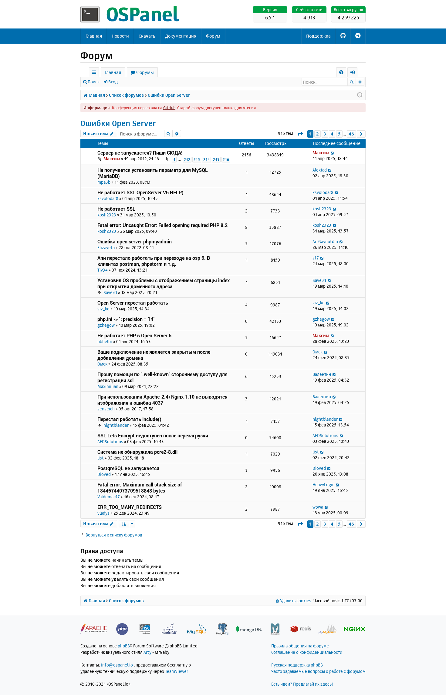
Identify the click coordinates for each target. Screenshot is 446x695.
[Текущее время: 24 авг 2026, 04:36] (359, 95)
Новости (120, 36)
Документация (180, 36)
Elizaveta (106, 247)
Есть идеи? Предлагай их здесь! (302, 684)
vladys (103, 513)
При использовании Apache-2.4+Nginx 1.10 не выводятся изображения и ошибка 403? (162, 399)
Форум (213, 36)
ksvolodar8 (107, 198)
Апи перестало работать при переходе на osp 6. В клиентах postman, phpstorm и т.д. (153, 261)
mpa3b (103, 182)
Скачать (147, 36)
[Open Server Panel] (130, 14)
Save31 (110, 292)
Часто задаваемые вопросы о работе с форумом (318, 671)
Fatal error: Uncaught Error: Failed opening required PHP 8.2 (162, 225)
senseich (106, 408)
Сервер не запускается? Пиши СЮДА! (139, 152)
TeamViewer (176, 671)
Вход (113, 81)
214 (206, 159)
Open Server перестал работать (132, 302)
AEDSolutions (110, 441)
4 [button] (332, 134)
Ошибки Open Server (118, 123)
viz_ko (103, 308)
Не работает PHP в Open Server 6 (134, 335)
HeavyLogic (323, 484)
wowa (318, 507)
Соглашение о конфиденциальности (306, 652)
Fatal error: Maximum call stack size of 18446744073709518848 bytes (139, 487)
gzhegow (106, 325)
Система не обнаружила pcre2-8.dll (137, 452)
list (100, 457)
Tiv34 (102, 269)
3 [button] (324, 134)
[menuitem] (341, 72)
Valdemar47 (108, 496)
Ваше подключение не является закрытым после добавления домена (153, 355)
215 (216, 159)
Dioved (104, 474)
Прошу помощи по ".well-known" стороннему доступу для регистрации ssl (162, 377)
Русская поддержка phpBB (297, 664)
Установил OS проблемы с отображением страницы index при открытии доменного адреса (163, 283)
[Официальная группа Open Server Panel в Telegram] (357, 36)
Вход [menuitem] (354, 73)
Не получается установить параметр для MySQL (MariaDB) (152, 173)
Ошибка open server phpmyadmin (134, 241)
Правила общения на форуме (300, 645)
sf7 (316, 257)
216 (226, 159)
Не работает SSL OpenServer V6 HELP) (140, 192)
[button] (300, 134)
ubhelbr (104, 341)
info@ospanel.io (117, 664)
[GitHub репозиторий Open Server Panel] (343, 36)
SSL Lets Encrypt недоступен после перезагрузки (152, 435)
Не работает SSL (116, 208)
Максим (111, 158)
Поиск (94, 81)
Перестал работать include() (129, 419)
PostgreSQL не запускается (128, 468)
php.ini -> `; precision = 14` (126, 319)
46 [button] (351, 134)
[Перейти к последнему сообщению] (332, 152)
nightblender (116, 425)
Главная (94, 36)
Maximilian (107, 386)
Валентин (322, 374)
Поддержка (318, 36)
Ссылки (95, 73)
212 (187, 159)
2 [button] (317, 134)
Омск (102, 363)
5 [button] (339, 134)
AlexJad (320, 169)
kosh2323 (106, 214)
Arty (147, 652)
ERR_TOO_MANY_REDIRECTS (129, 507)
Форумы (145, 72)
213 (197, 159)
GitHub (169, 107)
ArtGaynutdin (325, 241)
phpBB (124, 645)
